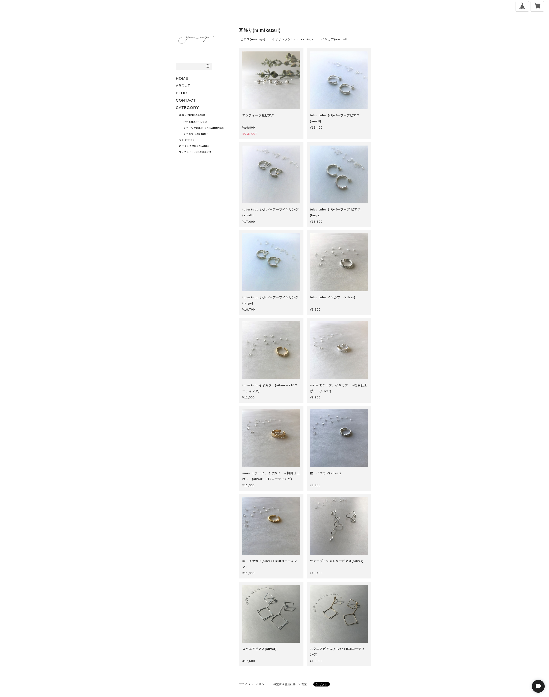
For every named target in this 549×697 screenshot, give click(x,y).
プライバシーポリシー (253, 684)
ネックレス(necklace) (194, 146)
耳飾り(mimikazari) (192, 115)
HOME (182, 78)
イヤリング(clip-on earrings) (204, 128)
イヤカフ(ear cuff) (196, 134)
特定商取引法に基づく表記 (290, 684)
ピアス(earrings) (195, 122)
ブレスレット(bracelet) (195, 152)
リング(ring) (187, 140)
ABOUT (183, 86)
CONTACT (186, 100)
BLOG (181, 93)
